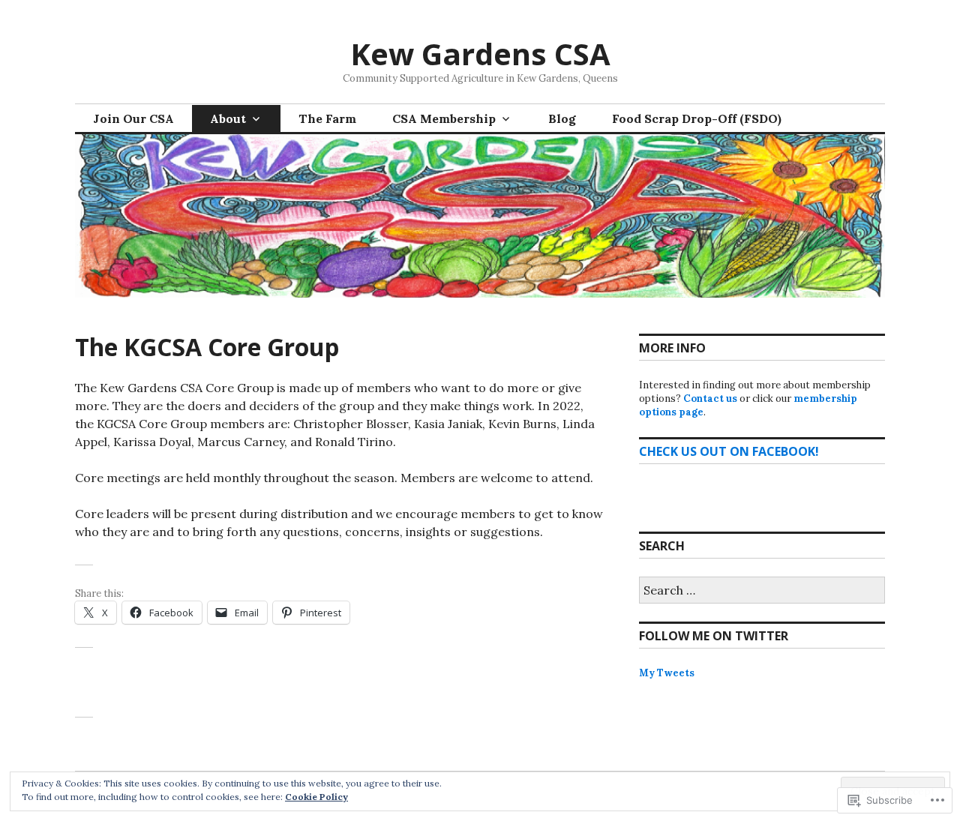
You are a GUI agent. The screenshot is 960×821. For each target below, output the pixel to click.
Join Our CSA (133, 118)
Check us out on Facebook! (729, 451)
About (228, 118)
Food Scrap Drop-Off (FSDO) (697, 118)
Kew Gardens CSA (480, 53)
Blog (562, 118)
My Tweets (666, 673)
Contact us (710, 398)
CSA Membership (444, 118)
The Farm (327, 118)
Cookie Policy (316, 796)
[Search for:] (762, 591)
